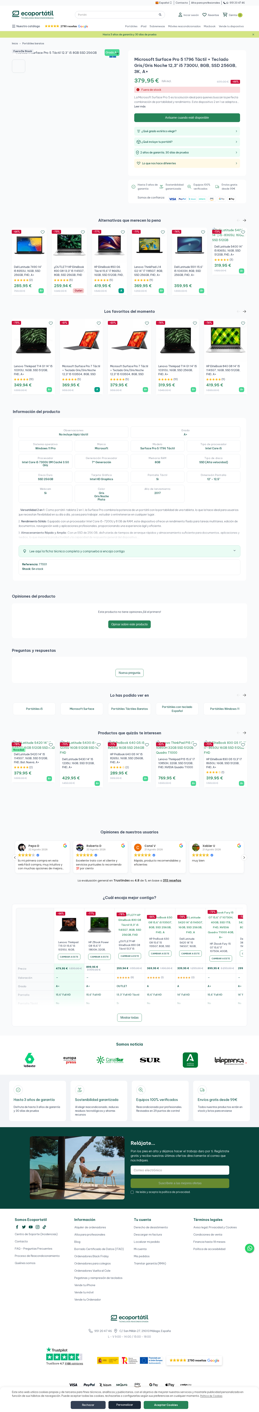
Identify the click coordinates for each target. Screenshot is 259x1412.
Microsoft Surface (82, 709)
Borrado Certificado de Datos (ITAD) (99, 1249)
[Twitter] (24, 1227)
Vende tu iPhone (84, 1285)
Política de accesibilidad (209, 1249)
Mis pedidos (142, 1256)
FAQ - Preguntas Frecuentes (33, 1248)
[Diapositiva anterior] (17, 53)
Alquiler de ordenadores (90, 1227)
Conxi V (150, 846)
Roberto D (93, 846)
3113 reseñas (172, 880)
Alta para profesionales (89, 1234)
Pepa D (33, 846)
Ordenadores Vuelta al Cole (92, 1270)
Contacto (21, 1241)
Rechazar (88, 1405)
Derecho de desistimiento (151, 1227)
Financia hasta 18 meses (209, 1242)
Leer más (140, 106)
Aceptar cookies (166, 1405)
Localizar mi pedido (147, 1242)
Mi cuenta (140, 1249)
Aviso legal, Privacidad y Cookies (215, 1227)
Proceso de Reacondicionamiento (37, 1256)
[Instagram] (37, 1227)
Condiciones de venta (207, 1234)
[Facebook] (17, 1227)
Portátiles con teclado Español (177, 709)
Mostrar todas (129, 1017)
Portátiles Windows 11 (224, 709)
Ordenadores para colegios (92, 1263)
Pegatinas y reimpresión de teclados (98, 1278)
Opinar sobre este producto (129, 624)
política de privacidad (176, 1192)
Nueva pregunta (129, 672)
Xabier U (208, 846)
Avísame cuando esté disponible (187, 117)
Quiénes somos (25, 1263)
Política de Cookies (211, 1396)
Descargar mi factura (148, 1234)
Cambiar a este (69, 956)
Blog (77, 1242)
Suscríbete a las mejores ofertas (180, 1183)
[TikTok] (44, 1227)
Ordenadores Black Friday (91, 1256)
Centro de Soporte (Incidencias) (36, 1234)
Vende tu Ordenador (87, 1299)
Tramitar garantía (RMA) (150, 1263)
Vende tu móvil (83, 1292)
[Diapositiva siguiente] (116, 53)
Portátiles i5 (34, 709)
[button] (66, 26)
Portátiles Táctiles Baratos (129, 709)
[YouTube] (30, 1227)
